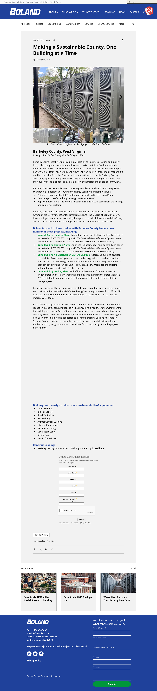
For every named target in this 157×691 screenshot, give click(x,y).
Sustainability (73, 23)
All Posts (25, 23)
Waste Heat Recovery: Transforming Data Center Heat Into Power (118, 599)
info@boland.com (41, 633)
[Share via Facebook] (34, 549)
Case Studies (54, 23)
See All (133, 568)
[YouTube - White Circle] (35, 653)
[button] (133, 24)
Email (99, 638)
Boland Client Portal (52, 2)
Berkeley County (41, 535)
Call (28, 630)
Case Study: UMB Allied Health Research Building (38, 599)
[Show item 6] (115, 135)
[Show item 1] (40, 135)
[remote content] (78, 366)
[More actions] (122, 40)
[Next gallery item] (121, 97)
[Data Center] (118, 583)
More (121, 23)
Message (96, 667)
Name (99, 628)
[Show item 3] (70, 135)
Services (89, 23)
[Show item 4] (85, 135)
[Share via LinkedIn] (46, 549)
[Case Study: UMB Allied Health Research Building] (38, 583)
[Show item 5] (100, 135)
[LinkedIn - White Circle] (29, 653)
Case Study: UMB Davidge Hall (78, 599)
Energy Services (106, 23)
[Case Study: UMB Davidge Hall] (78, 583)
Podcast (39, 23)
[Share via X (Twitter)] (40, 549)
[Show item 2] (55, 135)
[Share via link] (52, 549)
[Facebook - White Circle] (41, 653)
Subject (96, 657)
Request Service (33, 2)
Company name (103, 647)
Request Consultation (14, 2)
